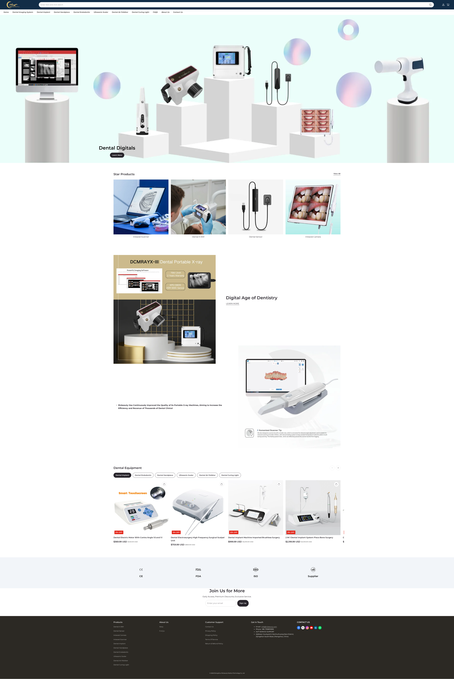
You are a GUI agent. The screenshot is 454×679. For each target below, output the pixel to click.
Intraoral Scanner (120, 639)
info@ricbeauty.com (269, 627)
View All (337, 174)
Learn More (117, 155)
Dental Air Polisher (120, 12)
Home (6, 12)
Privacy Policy (210, 631)
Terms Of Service (211, 639)
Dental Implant (43, 12)
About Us (165, 12)
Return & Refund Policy (214, 644)
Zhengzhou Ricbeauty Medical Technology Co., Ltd (229, 673)
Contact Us (178, 12)
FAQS (155, 12)
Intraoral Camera (120, 635)
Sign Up (243, 603)
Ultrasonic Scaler (101, 12)
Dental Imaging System (23, 12)
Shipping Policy (211, 635)
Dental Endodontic (82, 12)
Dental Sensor (119, 631)
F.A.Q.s (161, 631)
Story (161, 627)
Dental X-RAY (119, 627)
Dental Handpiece (62, 12)
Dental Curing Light (140, 12)
